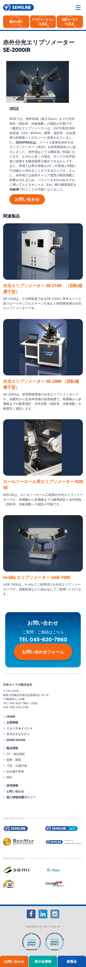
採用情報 (12, 785)
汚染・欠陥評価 (16, 765)
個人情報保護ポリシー (21, 797)
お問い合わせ (27, 199)
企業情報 (12, 722)
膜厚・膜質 (13, 759)
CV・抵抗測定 (15, 754)
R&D (9, 777)
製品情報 (12, 748)
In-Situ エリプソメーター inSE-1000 (36, 577)
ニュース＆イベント (19, 728)
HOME (10, 716)
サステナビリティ (18, 734)
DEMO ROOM (15, 740)
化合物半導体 (15, 771)
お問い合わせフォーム (43, 651)
